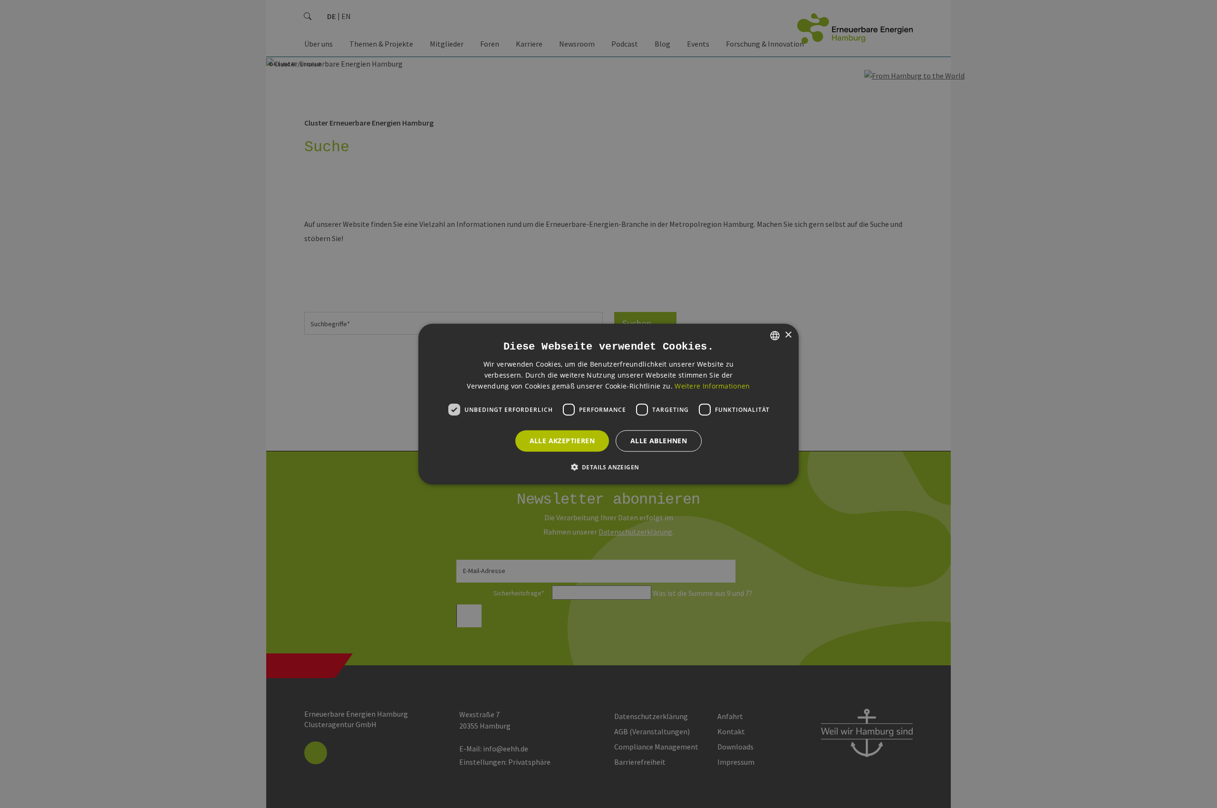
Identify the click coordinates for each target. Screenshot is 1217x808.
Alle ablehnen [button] (658, 440)
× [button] (788, 335)
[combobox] (775, 335)
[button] (608, 467)
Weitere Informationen (712, 385)
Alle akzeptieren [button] (562, 440)
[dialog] (608, 404)
